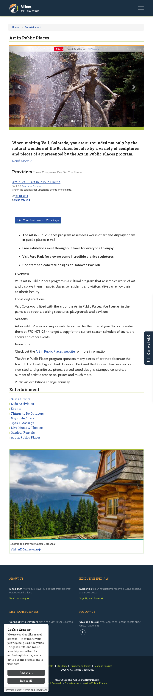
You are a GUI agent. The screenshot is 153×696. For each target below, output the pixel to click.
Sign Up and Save (89, 598)
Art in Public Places (25, 437)
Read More (21, 161)
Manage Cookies (103, 665)
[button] (19, 86)
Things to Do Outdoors (27, 413)
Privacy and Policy (80, 665)
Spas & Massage (22, 423)
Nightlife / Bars (22, 418)
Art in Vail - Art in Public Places (36, 182)
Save (60, 48)
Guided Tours (20, 399)
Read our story (18, 598)
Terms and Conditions (35, 689)
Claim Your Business (31, 186)
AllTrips (26, 6)
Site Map (62, 665)
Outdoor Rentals (23, 432)
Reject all (26, 680)
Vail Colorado (30, 11)
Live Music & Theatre (27, 428)
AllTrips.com (93, 49)
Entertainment (33, 27)
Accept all (26, 672)
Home (15, 27)
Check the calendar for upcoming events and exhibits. (42, 189)
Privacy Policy (13, 689)
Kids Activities (22, 404)
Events (16, 408)
